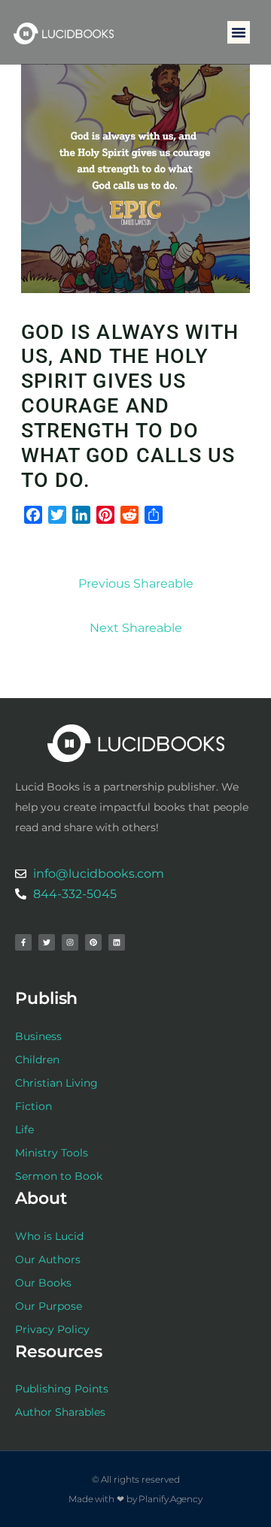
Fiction (33, 1106)
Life (24, 1129)
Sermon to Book (58, 1176)
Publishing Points (61, 1388)
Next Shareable (136, 628)
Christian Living (56, 1083)
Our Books (43, 1283)
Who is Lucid (49, 1236)
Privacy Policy (52, 1329)
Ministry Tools (51, 1153)
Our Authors (48, 1259)
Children (37, 1059)
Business (38, 1036)
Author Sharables (60, 1412)
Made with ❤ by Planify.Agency (135, 1498)
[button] (238, 32)
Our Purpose (48, 1306)
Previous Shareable (135, 583)
